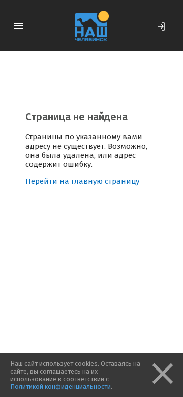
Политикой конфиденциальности (60, 386)
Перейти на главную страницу (82, 181)
